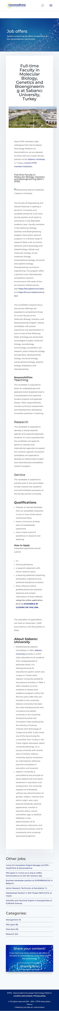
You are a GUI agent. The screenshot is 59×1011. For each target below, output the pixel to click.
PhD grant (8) (12, 924)
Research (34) (12, 934)
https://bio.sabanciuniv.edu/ (31, 289)
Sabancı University (36, 159)
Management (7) (13, 920)
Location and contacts (23, 996)
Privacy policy (40, 996)
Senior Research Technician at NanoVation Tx (26, 888)
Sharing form (29, 966)
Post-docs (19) (12, 929)
